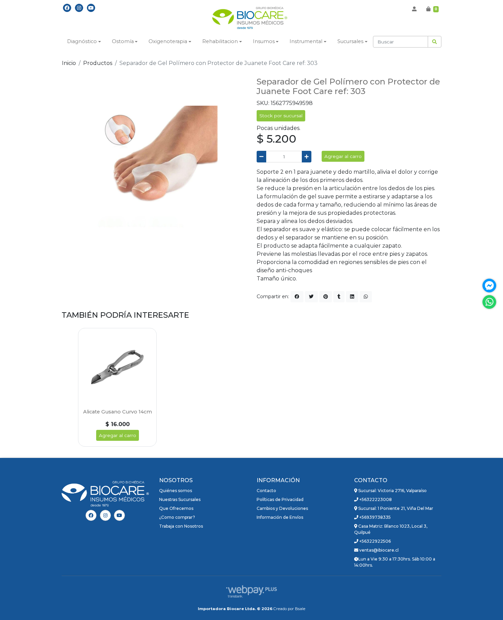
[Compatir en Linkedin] (352, 296)
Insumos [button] (264, 41)
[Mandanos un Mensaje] (489, 285)
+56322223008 (375, 499)
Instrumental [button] (305, 41)
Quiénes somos (175, 490)
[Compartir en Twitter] (311, 296)
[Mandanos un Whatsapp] (489, 302)
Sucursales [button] (350, 41)
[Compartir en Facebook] (297, 296)
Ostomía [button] (123, 41)
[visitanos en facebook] (67, 8)
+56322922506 (374, 541)
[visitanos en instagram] (79, 8)
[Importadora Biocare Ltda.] (251, 18)
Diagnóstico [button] (82, 41)
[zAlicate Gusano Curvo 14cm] (117, 367)
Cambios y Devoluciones (282, 508)
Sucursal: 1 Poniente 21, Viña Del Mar (395, 508)
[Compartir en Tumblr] (339, 296)
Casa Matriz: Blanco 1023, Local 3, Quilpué (390, 529)
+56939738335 (374, 517)
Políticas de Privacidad (280, 499)
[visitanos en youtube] (91, 8)
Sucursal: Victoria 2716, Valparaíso (392, 490)
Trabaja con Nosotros (181, 526)
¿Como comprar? (177, 517)
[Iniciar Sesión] (414, 8)
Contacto (266, 490)
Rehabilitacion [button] (220, 41)
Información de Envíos (280, 517)
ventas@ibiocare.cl (378, 550)
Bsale (300, 608)
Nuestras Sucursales (180, 499)
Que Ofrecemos (176, 508)
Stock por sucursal (280, 115)
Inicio (69, 63)
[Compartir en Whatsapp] (366, 296)
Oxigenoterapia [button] (168, 41)
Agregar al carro (343, 156)
